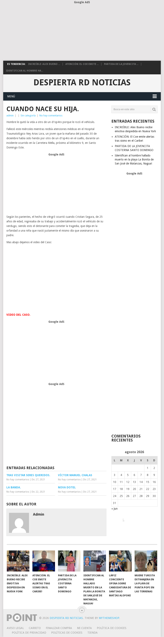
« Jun (114, 508)
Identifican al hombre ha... (24, 70)
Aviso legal (15, 628)
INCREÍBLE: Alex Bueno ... (44, 64)
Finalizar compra (59, 628)
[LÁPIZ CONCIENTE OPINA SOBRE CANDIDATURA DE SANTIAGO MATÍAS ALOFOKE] (120, 560)
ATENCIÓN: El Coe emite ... (82, 64)
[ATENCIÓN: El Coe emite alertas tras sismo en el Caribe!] (43, 560)
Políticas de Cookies (66, 632)
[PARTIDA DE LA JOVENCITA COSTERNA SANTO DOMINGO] (69, 560)
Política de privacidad (29, 632)
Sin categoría (28, 115)
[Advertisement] (82, 33)
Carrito (35, 628)
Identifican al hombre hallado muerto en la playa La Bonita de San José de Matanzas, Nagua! (134, 159)
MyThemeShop (109, 618)
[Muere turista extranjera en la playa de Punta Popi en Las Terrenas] (146, 560)
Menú (11, 96)
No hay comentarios (50, 115)
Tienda (92, 632)
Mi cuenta (84, 628)
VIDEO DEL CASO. (18, 314)
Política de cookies (111, 628)
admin (10, 115)
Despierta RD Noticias (82, 82)
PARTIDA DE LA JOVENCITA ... (121, 64)
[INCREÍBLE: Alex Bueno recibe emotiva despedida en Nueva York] (18, 560)
